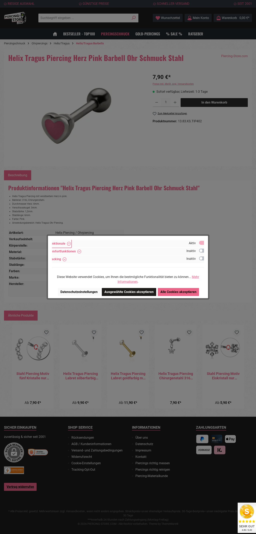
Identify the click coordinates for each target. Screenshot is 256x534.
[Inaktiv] (203, 251)
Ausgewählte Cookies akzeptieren (129, 292)
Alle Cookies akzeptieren (178, 292)
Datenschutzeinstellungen (79, 292)
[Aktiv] (203, 243)
